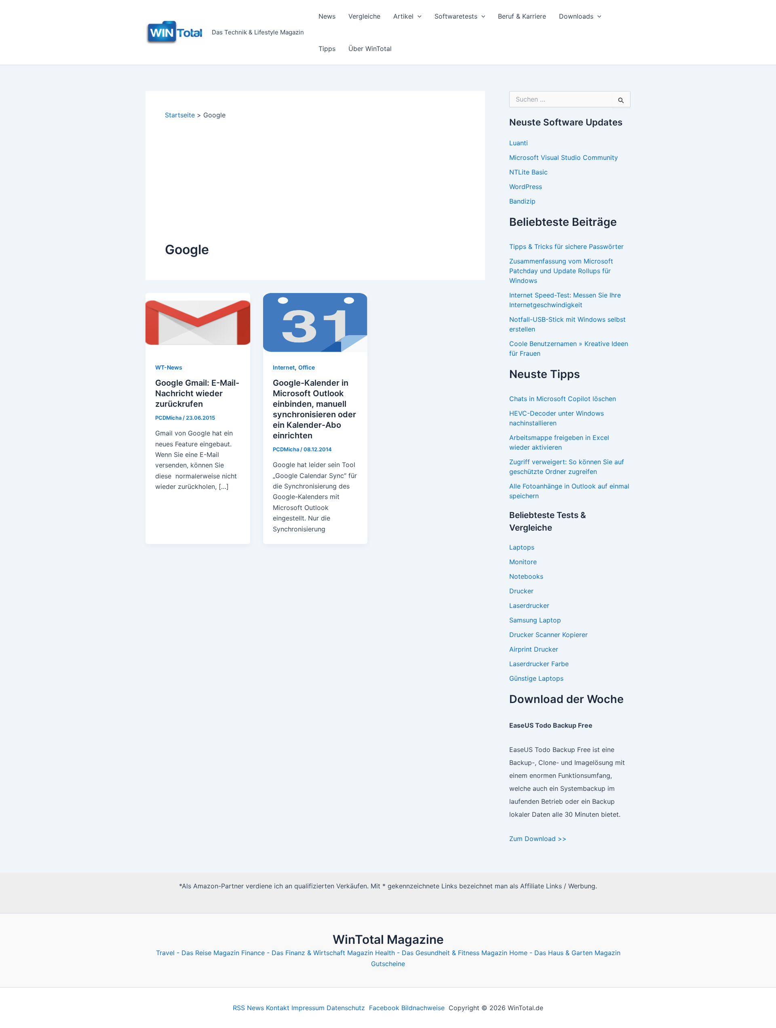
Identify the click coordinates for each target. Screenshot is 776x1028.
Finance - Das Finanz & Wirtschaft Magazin (307, 953)
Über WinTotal (370, 49)
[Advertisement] (315, 180)
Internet (284, 367)
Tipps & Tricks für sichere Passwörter (566, 246)
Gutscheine (388, 964)
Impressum (308, 1008)
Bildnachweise (423, 1008)
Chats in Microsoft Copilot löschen (562, 399)
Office (306, 367)
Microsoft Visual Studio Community (563, 157)
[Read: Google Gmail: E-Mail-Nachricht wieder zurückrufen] (198, 322)
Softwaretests (455, 16)
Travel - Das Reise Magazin (197, 953)
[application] (417, 16)
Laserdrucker (529, 605)
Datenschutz (346, 1008)
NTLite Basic (528, 172)
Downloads (576, 16)
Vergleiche (364, 16)
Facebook (384, 1008)
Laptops (521, 547)
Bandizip (522, 201)
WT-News (168, 367)
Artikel (403, 16)
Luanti (518, 143)
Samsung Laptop (535, 620)
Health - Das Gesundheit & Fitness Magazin (441, 953)
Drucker (521, 591)
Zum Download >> (538, 839)
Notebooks (526, 576)
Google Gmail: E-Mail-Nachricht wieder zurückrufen (197, 393)
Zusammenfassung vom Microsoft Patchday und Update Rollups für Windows (561, 271)
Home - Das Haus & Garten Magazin (564, 953)
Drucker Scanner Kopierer (548, 635)
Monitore (523, 562)
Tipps (326, 49)
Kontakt (277, 1008)
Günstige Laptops (536, 678)
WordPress (525, 187)
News (326, 16)
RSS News (248, 1008)
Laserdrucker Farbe (539, 664)
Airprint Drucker (533, 649)
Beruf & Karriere (522, 16)
